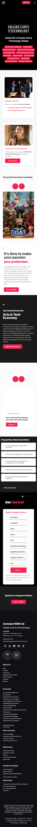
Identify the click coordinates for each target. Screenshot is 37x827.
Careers (5, 670)
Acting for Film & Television (11, 697)
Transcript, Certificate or (10, 784)
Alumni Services (7, 771)
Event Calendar (7, 677)
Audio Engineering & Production (12, 701)
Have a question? (10, 488)
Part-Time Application (9, 788)
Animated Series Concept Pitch (12, 736)
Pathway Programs (8, 725)
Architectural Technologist (25, 50)
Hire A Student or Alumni (10, 777)
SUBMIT (17, 570)
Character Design (8, 734)
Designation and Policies (10, 675)
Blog (4, 668)
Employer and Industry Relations (12, 773)
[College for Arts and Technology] (3, 2)
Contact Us (6, 672)
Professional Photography (10, 716)
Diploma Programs (12, 347)
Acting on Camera (8, 738)
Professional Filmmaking (10, 714)
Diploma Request (23, 784)
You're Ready (11, 290)
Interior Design (29, 55)
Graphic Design (17, 55)
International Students (9, 757)
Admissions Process (8, 753)
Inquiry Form (6, 759)
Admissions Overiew (8, 750)
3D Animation (27, 47)
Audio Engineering (9, 52)
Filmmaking (7, 55)
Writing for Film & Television (11, 720)
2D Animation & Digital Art (13, 47)
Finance (5, 755)
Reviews (5, 681)
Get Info (26, 2)
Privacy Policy (23, 823)
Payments (6, 790)
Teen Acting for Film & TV (10, 740)
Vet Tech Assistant (11, 61)
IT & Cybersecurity (13, 58)
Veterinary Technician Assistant (12, 718)
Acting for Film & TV (9, 50)
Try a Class (6, 727)
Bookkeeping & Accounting (25, 52)
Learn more (13, 161)
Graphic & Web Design (9, 705)
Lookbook (5, 679)
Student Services (8, 769)
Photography (25, 58)
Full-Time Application (9, 786)
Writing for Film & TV (25, 61)
